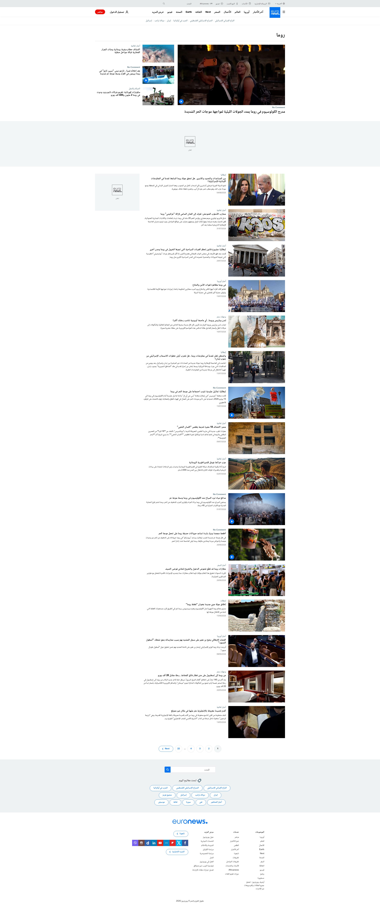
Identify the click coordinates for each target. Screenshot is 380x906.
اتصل (212, 858)
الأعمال (227, 11)
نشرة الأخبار (234, 841)
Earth (189, 11)
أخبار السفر (221, 565)
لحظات (223, 601)
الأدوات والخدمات (232, 866)
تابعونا (236, 853)
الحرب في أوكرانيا (180, 21)
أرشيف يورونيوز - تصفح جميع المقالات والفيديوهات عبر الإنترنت (254, 885)
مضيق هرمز (167, 795)
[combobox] (179, 3)
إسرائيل (149, 21)
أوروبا (246, 11)
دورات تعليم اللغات (232, 874)
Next (208, 11)
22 (178, 749)
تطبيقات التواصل (232, 862)
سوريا (188, 802)
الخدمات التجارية (207, 841)
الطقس (236, 845)
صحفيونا (261, 878)
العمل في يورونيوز (207, 862)
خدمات (236, 832)
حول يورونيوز (208, 837)
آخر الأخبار (258, 11)
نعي (200, 802)
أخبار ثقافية (135, 46)
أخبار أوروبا (221, 281)
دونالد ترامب (159, 21)
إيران (169, 21)
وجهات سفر (221, 317)
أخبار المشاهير (216, 802)
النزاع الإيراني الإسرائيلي (224, 21)
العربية (279, 3)
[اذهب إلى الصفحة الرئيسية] (275, 12)
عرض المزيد (209, 832)
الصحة (179, 11)
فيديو (169, 11)
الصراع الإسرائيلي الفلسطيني (201, 21)
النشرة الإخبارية (178, 852)
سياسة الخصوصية (207, 853)
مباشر (100, 12)
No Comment (278, 107)
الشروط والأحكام (207, 845)
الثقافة (198, 11)
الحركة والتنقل (134, 88)
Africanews (234, 870)
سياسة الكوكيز (208, 849)
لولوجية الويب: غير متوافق (204, 866)
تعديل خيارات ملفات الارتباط (203, 870)
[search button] (164, 3)
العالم (237, 11)
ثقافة (175, 802)
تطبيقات (236, 858)
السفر (217, 11)
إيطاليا (223, 175)
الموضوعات (259, 832)
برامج (262, 874)
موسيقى (161, 802)
